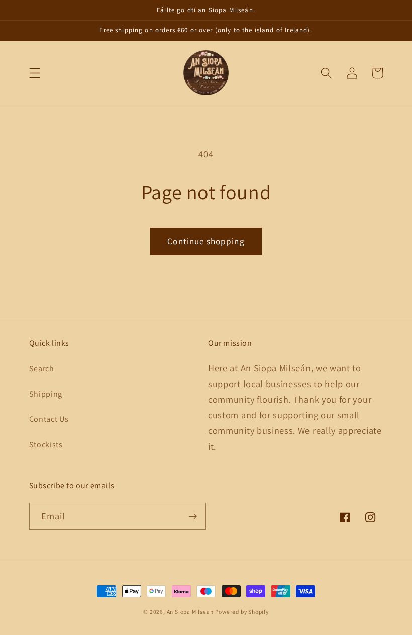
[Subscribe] (192, 516)
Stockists (46, 444)
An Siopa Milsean (190, 611)
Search (41, 368)
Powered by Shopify (242, 611)
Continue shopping (206, 241)
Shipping (46, 394)
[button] (35, 73)
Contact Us (49, 419)
